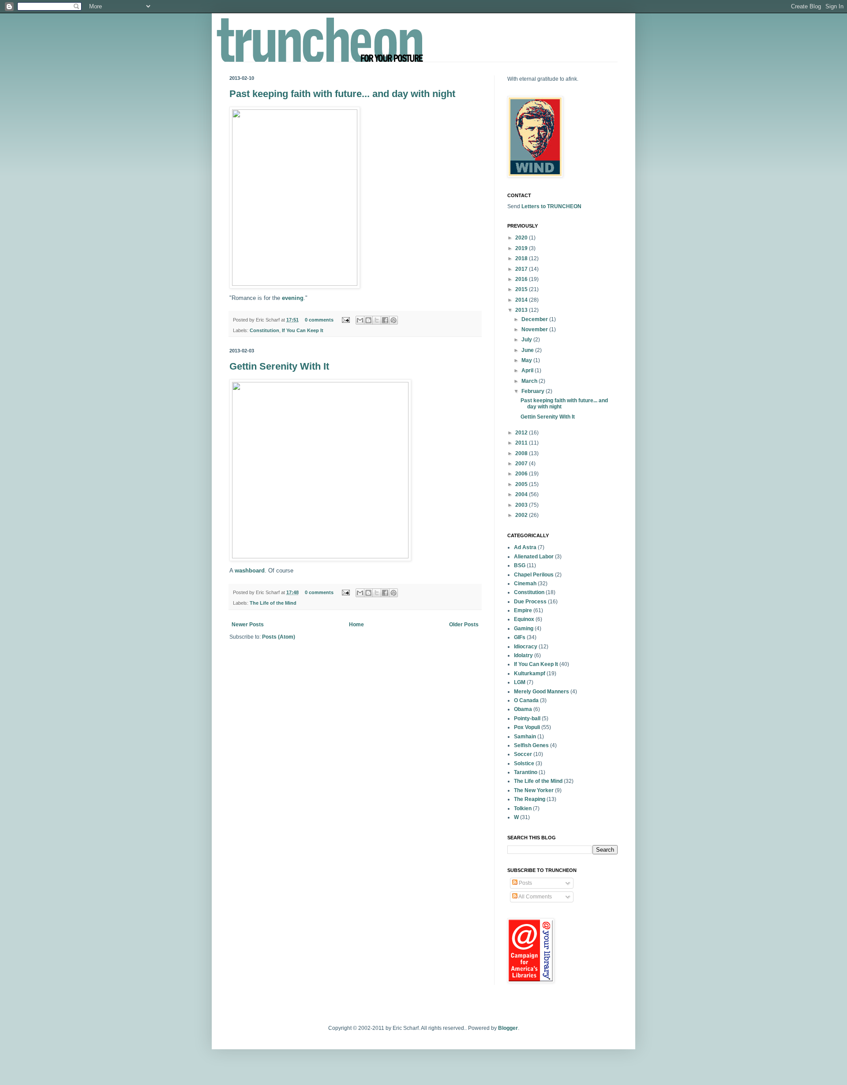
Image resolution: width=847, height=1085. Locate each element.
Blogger (508, 1028)
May (527, 360)
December (535, 319)
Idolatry (523, 655)
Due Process (530, 602)
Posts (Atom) (278, 637)
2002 (522, 515)
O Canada (526, 700)
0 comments (319, 319)
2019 (522, 248)
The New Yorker (534, 790)
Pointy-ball (527, 718)
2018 (522, 258)
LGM (519, 682)
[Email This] (360, 320)
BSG (519, 565)
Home (356, 624)
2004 (522, 494)
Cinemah (525, 583)
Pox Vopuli (527, 727)
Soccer (523, 754)
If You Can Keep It (302, 330)
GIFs (519, 637)
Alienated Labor (534, 557)
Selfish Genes (531, 745)
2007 (522, 463)
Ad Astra (525, 547)
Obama (523, 709)
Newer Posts (248, 624)
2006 (522, 474)
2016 (522, 279)
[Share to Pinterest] (393, 320)
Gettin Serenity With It (279, 366)
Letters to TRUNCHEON (551, 206)
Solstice (524, 763)
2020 (522, 238)
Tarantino (525, 772)
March (530, 381)
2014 (522, 300)
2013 (522, 310)
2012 (522, 433)
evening (293, 298)
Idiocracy (525, 647)
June (528, 350)
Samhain (525, 736)
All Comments (534, 897)
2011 (522, 443)
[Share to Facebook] (385, 320)
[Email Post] (345, 319)
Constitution (264, 330)
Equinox (524, 619)
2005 (522, 484)
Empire (523, 610)
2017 (522, 269)
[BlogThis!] (368, 320)
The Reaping (529, 799)
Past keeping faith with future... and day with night (342, 93)
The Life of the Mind (273, 603)
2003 (522, 505)
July (527, 340)
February (533, 391)
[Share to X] (376, 320)
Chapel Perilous (534, 575)
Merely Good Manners (541, 691)
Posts (524, 883)
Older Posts (464, 624)
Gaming (523, 628)
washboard (250, 570)
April (528, 370)
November (535, 329)
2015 (522, 289)
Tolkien (523, 808)
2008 (522, 453)
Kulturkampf (529, 673)
